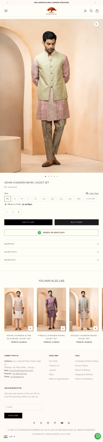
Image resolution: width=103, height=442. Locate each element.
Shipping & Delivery (84, 374)
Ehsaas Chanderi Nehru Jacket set (84, 337)
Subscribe (13, 416)
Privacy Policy (81, 366)
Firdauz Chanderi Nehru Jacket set (51, 337)
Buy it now (76, 222)
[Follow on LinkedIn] (69, 423)
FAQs (51, 374)
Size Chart (94, 193)
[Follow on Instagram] (48, 423)
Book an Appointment (59, 379)
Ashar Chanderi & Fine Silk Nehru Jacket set (19, 337)
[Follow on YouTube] (62, 423)
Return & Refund (82, 370)
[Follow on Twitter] (41, 423)
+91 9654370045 (19, 373)
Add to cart (28, 222)
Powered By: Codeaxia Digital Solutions (51, 434)
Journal (52, 370)
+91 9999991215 (17, 377)
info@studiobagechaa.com (21, 370)
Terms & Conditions (84, 379)
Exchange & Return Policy (87, 361)
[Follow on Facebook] (34, 423)
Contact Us (54, 366)
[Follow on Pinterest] (55, 423)
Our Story (53, 361)
